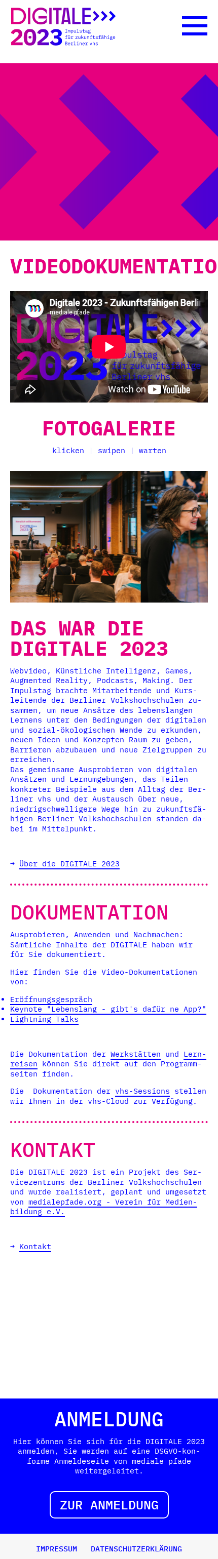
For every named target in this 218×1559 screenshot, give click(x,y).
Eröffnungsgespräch (51, 999)
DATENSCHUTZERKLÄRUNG (136, 1548)
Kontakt (35, 1246)
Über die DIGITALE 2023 (69, 863)
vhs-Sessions (142, 1091)
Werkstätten (136, 1054)
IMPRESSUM (56, 1548)
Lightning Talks (44, 1019)
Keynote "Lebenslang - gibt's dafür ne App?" (108, 1009)
